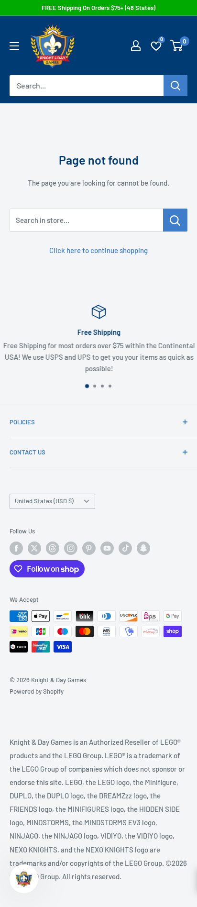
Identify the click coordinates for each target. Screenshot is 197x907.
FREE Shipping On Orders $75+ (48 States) (98, 7)
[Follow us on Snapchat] (143, 548)
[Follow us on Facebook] (16, 548)
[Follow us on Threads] (52, 548)
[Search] (175, 85)
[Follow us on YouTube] (107, 548)
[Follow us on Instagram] (70, 548)
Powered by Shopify (37, 691)
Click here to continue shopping (98, 250)
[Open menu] (14, 46)
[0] (177, 45)
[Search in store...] (175, 220)
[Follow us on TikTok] (125, 548)
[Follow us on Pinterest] (89, 548)
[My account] (136, 45)
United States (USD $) (44, 501)
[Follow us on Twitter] (34, 548)
